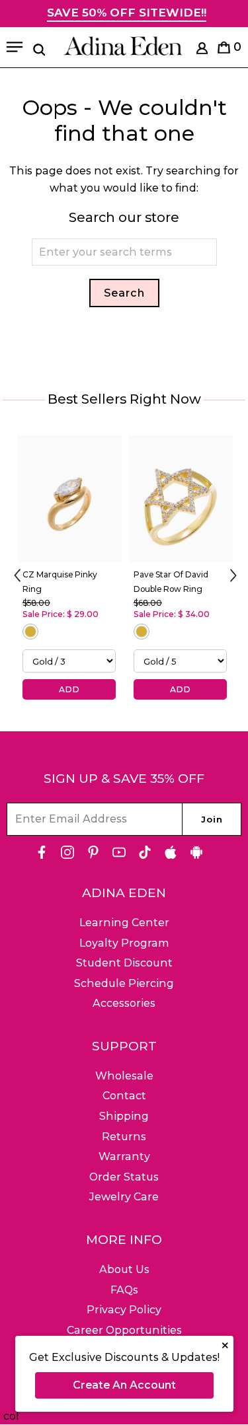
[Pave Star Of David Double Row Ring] (180, 498)
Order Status (124, 1177)
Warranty (124, 1156)
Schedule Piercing (124, 983)
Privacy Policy (124, 1309)
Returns (124, 1136)
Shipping (124, 1116)
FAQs (124, 1290)
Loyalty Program (124, 943)
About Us (124, 1269)
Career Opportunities (124, 1330)
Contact (124, 1095)
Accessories (124, 1003)
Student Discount (124, 963)
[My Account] (202, 50)
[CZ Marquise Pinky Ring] (69, 498)
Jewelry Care (124, 1196)
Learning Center (124, 922)
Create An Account (124, 1385)
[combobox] (124, 252)
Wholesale (124, 1076)
